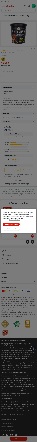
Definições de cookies (11, 228)
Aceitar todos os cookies (11, 224)
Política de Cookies (14, 220)
